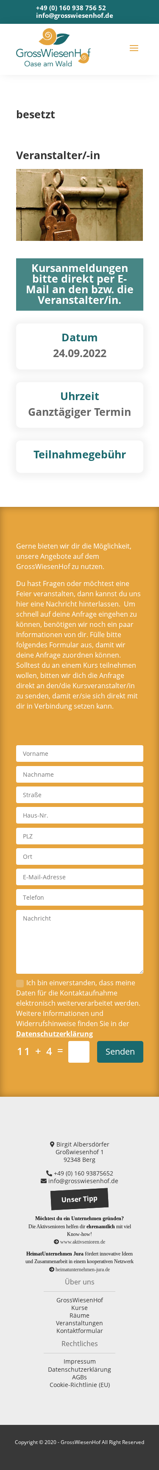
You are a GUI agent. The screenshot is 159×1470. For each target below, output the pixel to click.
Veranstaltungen (79, 1323)
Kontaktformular (79, 1331)
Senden (120, 1051)
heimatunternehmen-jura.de (82, 1270)
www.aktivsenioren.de (82, 1242)
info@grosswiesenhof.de (74, 15)
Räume (79, 1315)
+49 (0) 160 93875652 (82, 1173)
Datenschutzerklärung (54, 1033)
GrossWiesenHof (79, 1300)
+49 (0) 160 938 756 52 (71, 7)
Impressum (80, 1361)
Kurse (79, 1308)
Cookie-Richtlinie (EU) (80, 1385)
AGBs (79, 1377)
